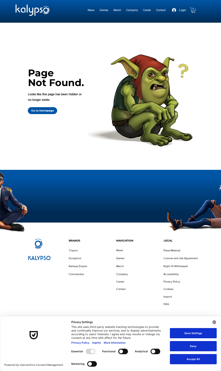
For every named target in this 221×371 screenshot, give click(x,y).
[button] (193, 10)
